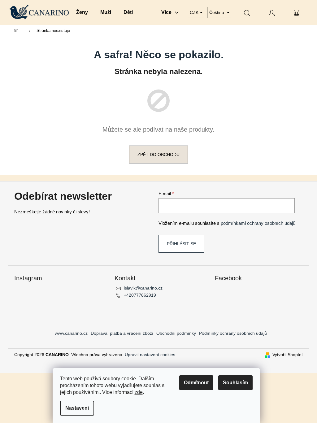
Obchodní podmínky (176, 333)
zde (139, 392)
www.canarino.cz (71, 333)
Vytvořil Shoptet (287, 354)
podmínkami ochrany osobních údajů (258, 223)
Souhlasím (235, 382)
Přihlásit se (181, 243)
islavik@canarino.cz (143, 288)
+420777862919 (140, 295)
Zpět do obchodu (158, 154)
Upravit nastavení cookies (150, 354)
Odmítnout (196, 382)
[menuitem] (82, 12)
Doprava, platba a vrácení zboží (122, 333)
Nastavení (77, 408)
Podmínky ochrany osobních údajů (233, 333)
